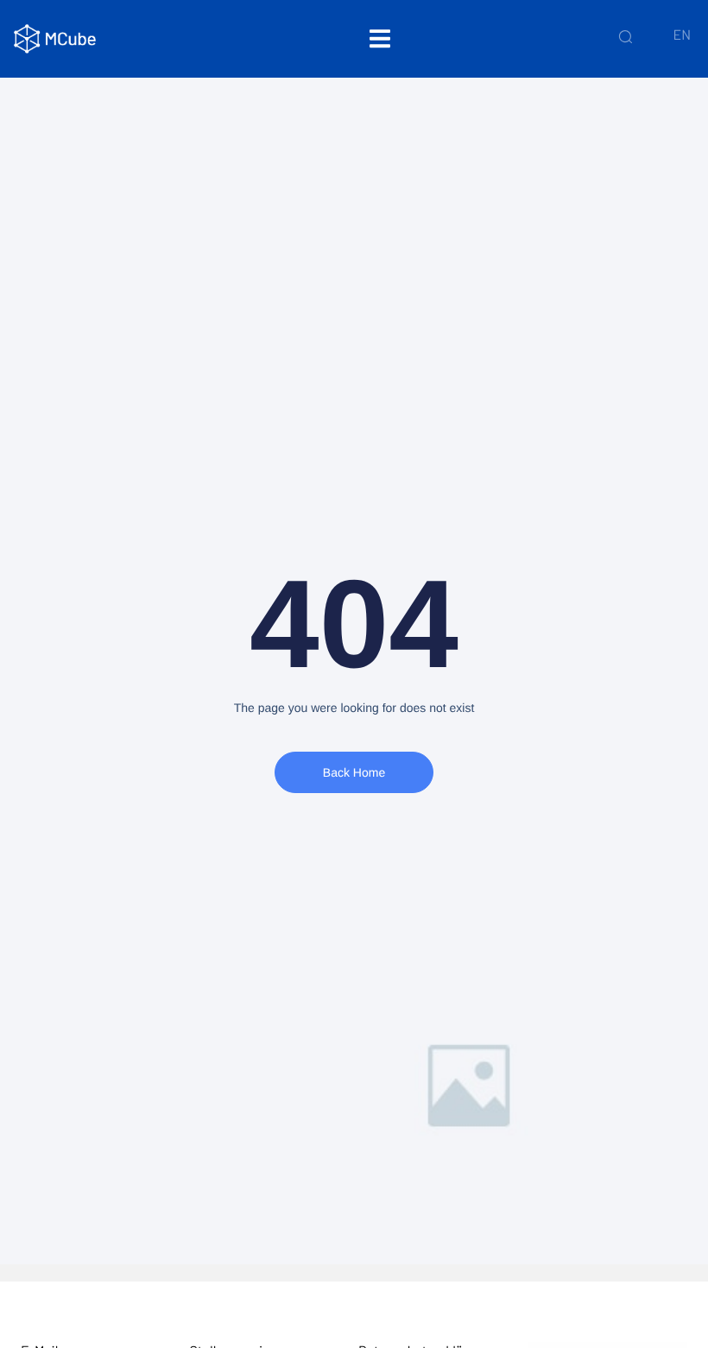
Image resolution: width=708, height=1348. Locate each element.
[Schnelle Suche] (626, 36)
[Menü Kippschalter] (380, 38)
